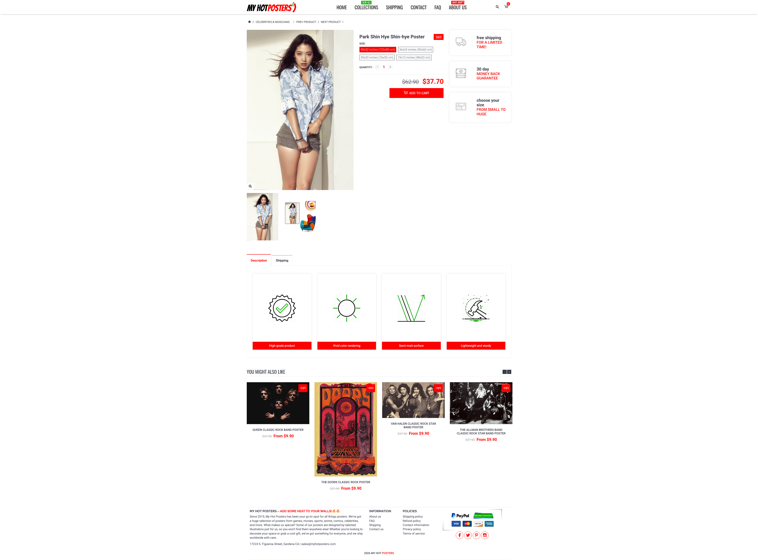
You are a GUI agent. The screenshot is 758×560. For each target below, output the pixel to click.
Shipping (394, 7)
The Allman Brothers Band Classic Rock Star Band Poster (481, 431)
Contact (419, 7)
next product (331, 22)
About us (375, 516)
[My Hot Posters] (271, 7)
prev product (307, 22)
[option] (262, 216)
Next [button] (509, 372)
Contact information (416, 525)
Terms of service (414, 533)
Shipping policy (413, 516)
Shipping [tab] (282, 260)
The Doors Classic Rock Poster (345, 482)
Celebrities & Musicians (273, 22)
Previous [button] (505, 372)
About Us (458, 5)
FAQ (437, 7)
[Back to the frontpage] (249, 22)
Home (342, 7)
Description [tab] (259, 260)
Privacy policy (412, 529)
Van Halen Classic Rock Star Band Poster (413, 425)
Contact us (376, 529)
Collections (366, 5)
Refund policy (412, 521)
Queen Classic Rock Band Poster (278, 430)
